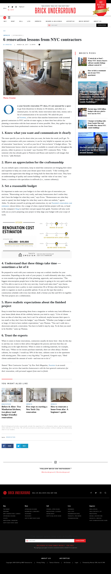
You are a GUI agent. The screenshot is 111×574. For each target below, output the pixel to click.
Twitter (12, 6)
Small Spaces (93, 509)
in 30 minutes (48, 109)
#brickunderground (63, 472)
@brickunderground (48, 472)
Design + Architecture (95, 516)
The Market (6, 509)
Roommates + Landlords (32, 511)
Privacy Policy (41, 562)
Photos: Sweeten (9, 98)
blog (17, 209)
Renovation (6, 404)
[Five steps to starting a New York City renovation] (36, 395)
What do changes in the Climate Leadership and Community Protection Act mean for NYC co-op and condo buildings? (93, 97)
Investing (6, 511)
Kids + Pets (71, 511)
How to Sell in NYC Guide (53, 516)
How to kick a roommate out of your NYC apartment (97, 73)
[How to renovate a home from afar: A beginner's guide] (61, 395)
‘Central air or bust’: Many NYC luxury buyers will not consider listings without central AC (97, 61)
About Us (97, 21)
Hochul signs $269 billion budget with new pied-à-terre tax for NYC (97, 111)
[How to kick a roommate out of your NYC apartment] (82, 74)
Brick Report (84, 21)
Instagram (16, 6)
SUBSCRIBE (102, 25)
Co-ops (5, 518)
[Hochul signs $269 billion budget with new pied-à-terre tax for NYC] (82, 112)
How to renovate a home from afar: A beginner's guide (59, 409)
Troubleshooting (73, 518)
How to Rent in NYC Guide (32, 518)
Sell (21, 21)
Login (76, 562)
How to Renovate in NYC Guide (98, 520)
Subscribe (80, 540)
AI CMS (102, 562)
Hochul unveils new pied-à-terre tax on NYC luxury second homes (93, 150)
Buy (5, 21)
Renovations (93, 513)
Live (29, 21)
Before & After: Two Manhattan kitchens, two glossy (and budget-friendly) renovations (11, 412)
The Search (28, 516)
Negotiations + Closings (53, 511)
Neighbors (71, 509)
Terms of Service (54, 562)
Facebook (8, 6)
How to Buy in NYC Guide (10, 522)
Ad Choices (67, 562)
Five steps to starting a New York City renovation (36, 409)
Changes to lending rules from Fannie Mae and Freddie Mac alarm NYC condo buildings (97, 124)
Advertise (70, 21)
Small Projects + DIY (95, 511)
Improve (38, 21)
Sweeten (22, 117)
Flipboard (21, 7)
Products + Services (95, 518)
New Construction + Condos (11, 513)
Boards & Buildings (54, 21)
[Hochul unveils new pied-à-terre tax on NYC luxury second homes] (93, 144)
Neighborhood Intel (74, 513)
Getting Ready (50, 513)
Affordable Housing (9, 516)
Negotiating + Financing (10, 520)
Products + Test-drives (74, 516)
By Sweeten (7, 44)
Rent (13, 21)
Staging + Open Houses (53, 509)
